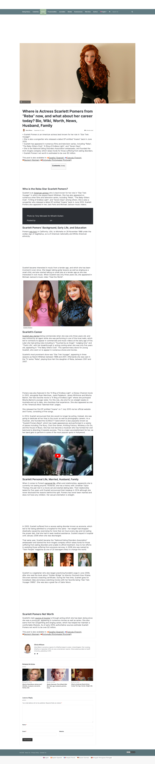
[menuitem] (103, 13)
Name (24, 726)
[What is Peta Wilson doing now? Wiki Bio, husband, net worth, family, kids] (33, 676)
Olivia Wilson (29, 132)
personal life (50, 485)
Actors (43, 13)
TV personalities (52, 13)
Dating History (26, 13)
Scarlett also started (30, 338)
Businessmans (78, 13)
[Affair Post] (77, 5)
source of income (42, 620)
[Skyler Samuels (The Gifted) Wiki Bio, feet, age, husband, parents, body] (58, 676)
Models (70, 13)
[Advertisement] (77, 30)
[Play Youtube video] (57, 457)
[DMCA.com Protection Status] (130, 754)
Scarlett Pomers (26, 103)
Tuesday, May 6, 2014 (62, 222)
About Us (27, 754)
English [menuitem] (47, 759)
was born (33, 233)
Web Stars (88, 13)
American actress (41, 195)
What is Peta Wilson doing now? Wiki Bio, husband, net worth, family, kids (32, 687)
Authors (95, 13)
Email (24, 733)
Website (61, 733)
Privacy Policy (35, 754)
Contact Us (43, 754)
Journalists (62, 13)
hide (62, 167)
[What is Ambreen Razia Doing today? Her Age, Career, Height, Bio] (82, 676)
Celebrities (36, 13)
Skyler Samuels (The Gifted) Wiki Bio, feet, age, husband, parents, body (57, 687)
